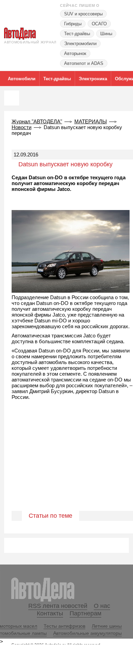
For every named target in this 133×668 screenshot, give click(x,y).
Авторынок (75, 53)
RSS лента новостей (57, 605)
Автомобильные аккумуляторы (87, 633)
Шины (106, 33)
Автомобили (21, 78)
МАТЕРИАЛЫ (90, 121)
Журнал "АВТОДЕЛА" (37, 121)
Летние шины (107, 626)
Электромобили (80, 43)
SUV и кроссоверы (83, 13)
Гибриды (73, 23)
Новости (21, 127)
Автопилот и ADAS (83, 63)
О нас (102, 605)
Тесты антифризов (64, 626)
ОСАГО (99, 23)
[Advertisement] (66, 463)
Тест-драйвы (77, 33)
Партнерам (85, 613)
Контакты (50, 613)
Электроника (93, 78)
